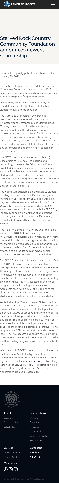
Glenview (35, 422)
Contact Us (36, 447)
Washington (36, 440)
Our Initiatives (12, 422)
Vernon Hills (36, 431)
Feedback (35, 452)
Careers (8, 417)
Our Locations (38, 413)
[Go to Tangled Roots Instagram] (11, 469)
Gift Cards (35, 457)
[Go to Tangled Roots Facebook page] (6, 469)
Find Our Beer (12, 452)
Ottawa (34, 417)
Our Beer (9, 447)
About (7, 413)
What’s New (10, 426)
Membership (11, 463)
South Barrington (39, 435)
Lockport (35, 426)
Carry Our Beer (12, 457)
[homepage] (19, 4)
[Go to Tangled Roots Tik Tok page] (16, 469)
